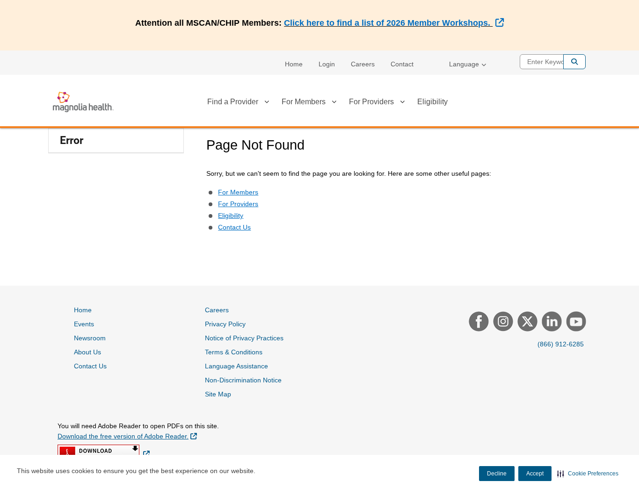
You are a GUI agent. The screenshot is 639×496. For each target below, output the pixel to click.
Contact (402, 64)
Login (327, 64)
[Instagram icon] (502, 322)
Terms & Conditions (233, 352)
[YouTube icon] (574, 322)
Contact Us (234, 227)
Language (464, 64)
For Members (304, 102)
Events (84, 324)
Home (294, 64)
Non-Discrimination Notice (243, 380)
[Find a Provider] (266, 103)
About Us (87, 352)
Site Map (218, 394)
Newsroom (90, 338)
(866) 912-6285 (560, 344)
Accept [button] (535, 473)
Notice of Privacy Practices (244, 338)
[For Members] (334, 103)
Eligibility (432, 102)
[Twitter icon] (526, 322)
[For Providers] (402, 103)
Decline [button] (497, 473)
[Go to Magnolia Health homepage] (83, 102)
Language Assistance (236, 366)
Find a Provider (232, 102)
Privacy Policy (225, 324)
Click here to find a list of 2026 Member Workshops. (393, 23)
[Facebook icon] (477, 322)
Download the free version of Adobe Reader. (127, 436)
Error (71, 140)
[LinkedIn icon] (550, 322)
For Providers (371, 102)
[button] (587, 473)
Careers (363, 64)
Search (574, 61)
